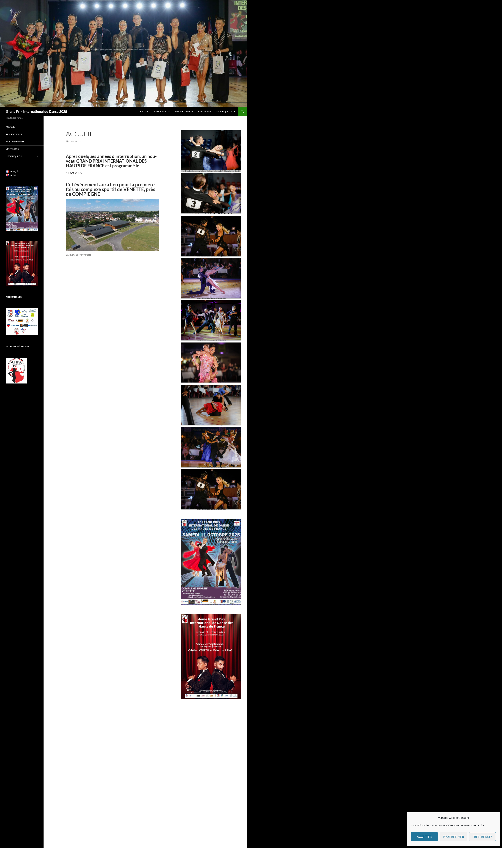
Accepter (424, 836)
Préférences (482, 836)
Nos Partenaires (184, 111)
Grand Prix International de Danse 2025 (36, 111)
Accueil (143, 111)
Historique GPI (224, 111)
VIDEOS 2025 (204, 111)
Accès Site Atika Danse (17, 346)
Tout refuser (453, 836)
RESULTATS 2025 (161, 111)
